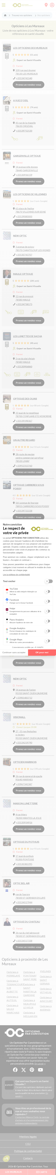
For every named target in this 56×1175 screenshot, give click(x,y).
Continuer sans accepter (14, 652)
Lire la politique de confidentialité (16, 575)
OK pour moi (42, 652)
